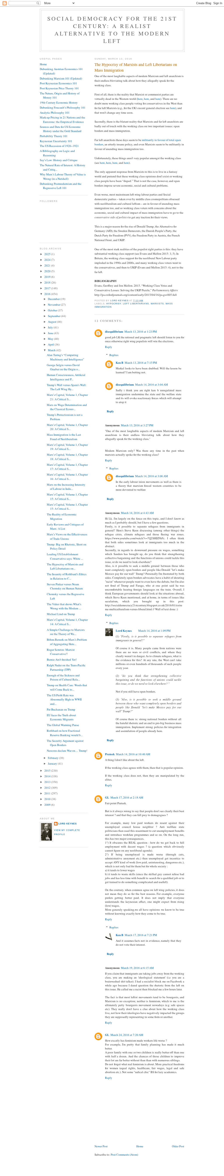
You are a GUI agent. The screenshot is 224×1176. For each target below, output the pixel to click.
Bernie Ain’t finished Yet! (62, 659)
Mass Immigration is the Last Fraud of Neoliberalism (64, 437)
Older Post (178, 1146)
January (53, 763)
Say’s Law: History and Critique (58, 160)
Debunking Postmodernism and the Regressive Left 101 (60, 186)
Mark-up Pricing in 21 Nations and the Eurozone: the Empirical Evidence (62, 119)
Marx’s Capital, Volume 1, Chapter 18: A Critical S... (67, 457)
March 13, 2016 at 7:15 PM (141, 363)
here (140, 99)
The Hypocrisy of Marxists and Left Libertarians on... (65, 566)
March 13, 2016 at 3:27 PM (137, 425)
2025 (47, 254)
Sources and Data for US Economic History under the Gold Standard (60, 129)
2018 (47, 282)
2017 (47, 288)
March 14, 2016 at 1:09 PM (154, 631)
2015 (47, 770)
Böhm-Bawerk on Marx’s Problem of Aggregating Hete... (67, 642)
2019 (47, 277)
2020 (47, 271)
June (51, 333)
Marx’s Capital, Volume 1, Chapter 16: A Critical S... (67, 477)
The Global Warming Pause (63, 725)
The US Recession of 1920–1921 (59, 146)
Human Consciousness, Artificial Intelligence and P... (66, 377)
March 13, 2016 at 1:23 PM (140, 331)
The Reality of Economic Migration (62, 516)
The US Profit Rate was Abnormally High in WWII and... (64, 699)
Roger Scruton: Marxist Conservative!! (61, 652)
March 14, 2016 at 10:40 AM (133, 754)
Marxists (157, 303)
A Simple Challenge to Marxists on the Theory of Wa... (66, 632)
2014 (47, 776)
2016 (47, 294)
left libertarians (136, 303)
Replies (113, 355)
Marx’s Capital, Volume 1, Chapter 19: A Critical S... (67, 447)
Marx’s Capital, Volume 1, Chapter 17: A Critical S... (67, 467)
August (52, 322)
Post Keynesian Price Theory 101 (59, 88)
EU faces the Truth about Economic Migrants (61, 717)
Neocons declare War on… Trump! (67, 751)
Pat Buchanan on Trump (61, 709)
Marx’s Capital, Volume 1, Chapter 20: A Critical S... (67, 427)
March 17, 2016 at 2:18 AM (126, 797)
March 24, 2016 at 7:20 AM (126, 1035)
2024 (47, 260)
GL (107, 797)
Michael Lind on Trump (61, 614)
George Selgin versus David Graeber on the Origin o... (63, 367)
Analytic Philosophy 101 (55, 113)
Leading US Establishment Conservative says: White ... (65, 556)
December (54, 299)
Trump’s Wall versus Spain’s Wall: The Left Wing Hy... (66, 387)
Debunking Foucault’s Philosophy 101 (63, 107)
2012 (47, 788)
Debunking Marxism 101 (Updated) (61, 78)
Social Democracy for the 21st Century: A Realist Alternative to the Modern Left (112, 29)
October (53, 310)
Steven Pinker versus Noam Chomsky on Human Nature (65, 586)
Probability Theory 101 (54, 136)
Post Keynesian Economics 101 (58, 83)
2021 (47, 265)
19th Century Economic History (59, 102)
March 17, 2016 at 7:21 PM (141, 935)
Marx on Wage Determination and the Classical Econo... (67, 407)
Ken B (119, 362)
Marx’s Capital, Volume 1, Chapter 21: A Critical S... (67, 397)
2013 (47, 782)
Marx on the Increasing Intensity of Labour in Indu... (66, 487)
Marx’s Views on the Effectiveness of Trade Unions (67, 536)
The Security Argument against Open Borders (65, 743)
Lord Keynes (124, 630)
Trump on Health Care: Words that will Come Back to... (67, 687)
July (51, 327)
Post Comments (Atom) (124, 1155)
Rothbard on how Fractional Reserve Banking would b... (65, 733)
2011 (47, 793)
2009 (47, 805)
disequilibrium (114, 331)
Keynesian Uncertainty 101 (56, 141)
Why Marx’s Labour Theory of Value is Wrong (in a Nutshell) (63, 176)
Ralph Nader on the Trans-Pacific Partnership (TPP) (66, 667)
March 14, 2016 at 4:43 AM (137, 513)
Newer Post (101, 1146)
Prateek (110, 754)
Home (139, 1146)
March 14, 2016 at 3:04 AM (151, 384)
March (52, 350)
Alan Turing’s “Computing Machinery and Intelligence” (65, 357)
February (53, 758)
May (51, 339)
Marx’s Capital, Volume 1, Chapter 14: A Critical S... (67, 622)
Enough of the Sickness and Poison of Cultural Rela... (63, 677)
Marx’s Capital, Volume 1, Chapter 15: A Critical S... (67, 496)
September (54, 316)
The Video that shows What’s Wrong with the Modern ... (64, 606)
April (51, 344)
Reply (108, 347)
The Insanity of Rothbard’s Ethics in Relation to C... (66, 576)
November (54, 305)
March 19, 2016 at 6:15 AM (137, 968)
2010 (47, 799)
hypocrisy (113, 303)
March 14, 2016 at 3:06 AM (151, 476)
